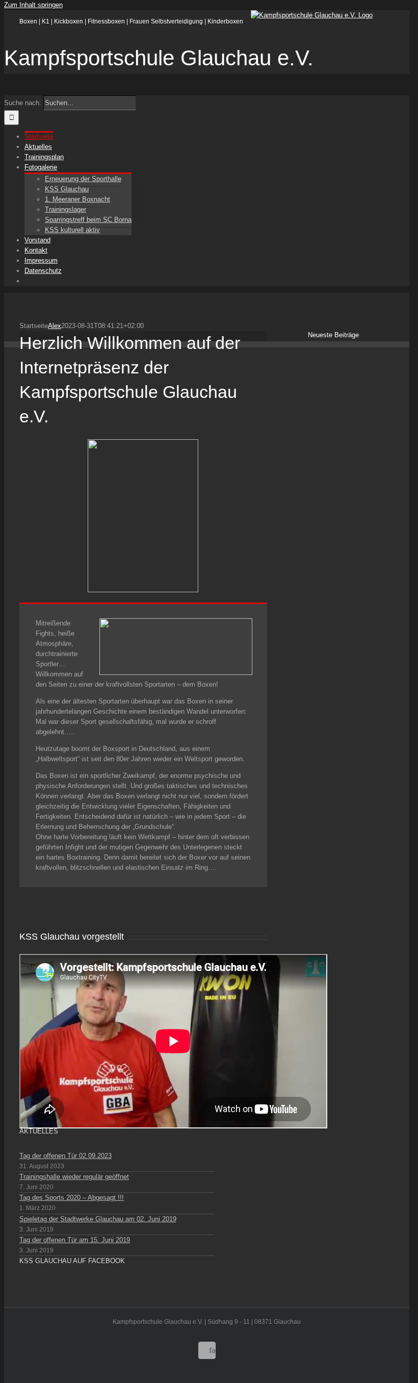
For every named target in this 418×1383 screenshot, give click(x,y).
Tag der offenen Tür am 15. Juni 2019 (74, 1240)
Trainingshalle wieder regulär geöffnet (74, 1176)
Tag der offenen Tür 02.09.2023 (65, 1156)
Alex (54, 326)
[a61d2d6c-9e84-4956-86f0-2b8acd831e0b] (143, 444)
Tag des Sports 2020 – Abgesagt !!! (71, 1197)
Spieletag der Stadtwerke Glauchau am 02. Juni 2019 (97, 1219)
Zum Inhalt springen (33, 5)
